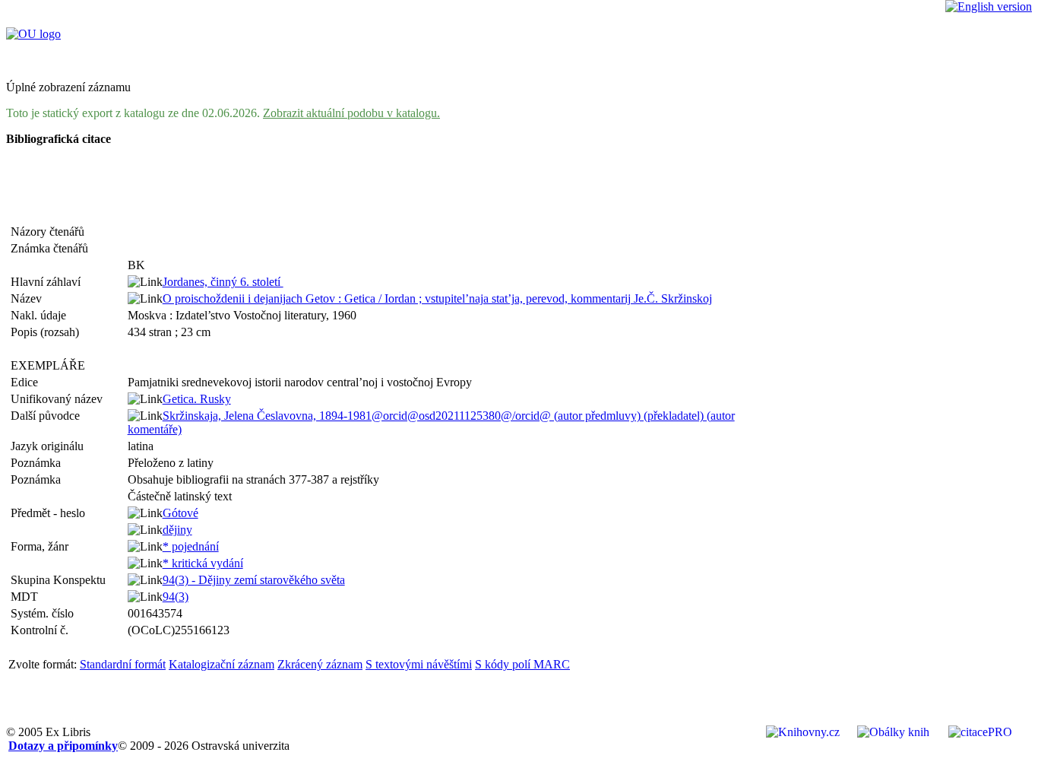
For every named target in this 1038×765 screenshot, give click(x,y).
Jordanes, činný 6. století (223, 281)
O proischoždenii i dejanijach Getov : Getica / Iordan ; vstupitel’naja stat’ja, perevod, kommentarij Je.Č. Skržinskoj (437, 298)
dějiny (177, 529)
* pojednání (191, 546)
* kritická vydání (203, 563)
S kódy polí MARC (522, 664)
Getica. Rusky (197, 398)
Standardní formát (123, 664)
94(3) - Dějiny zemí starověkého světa (254, 579)
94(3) (175, 596)
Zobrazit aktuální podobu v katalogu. (351, 112)
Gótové (180, 512)
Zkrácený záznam (319, 664)
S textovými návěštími (419, 664)
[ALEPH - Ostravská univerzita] (33, 33)
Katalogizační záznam (221, 664)
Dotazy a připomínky (63, 745)
